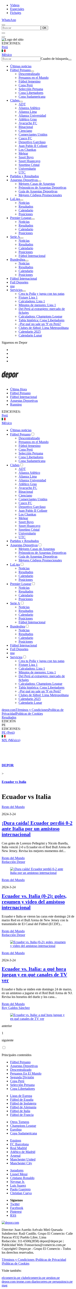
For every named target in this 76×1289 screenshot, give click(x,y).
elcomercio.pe (11, 1278)
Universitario (27, 168)
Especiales (17, 9)
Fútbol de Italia (20, 1111)
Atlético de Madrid (22, 1152)
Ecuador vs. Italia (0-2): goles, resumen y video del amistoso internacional (34, 901)
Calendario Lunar (30, 335)
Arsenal (15, 1155)
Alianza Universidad (32, 115)
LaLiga (15, 199)
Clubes (14, 100)
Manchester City (21, 1163)
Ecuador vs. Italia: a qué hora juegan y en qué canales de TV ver (34, 974)
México (7, 54)
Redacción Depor (13, 862)
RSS (13, 1215)
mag (4, 1285)
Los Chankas (27, 149)
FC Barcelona (19, 1144)
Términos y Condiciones (32, 710)
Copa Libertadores (31, 93)
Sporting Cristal (29, 165)
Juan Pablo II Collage (33, 146)
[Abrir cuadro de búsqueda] (3, 24)
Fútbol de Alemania (23, 1107)
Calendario (26, 210)
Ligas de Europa (21, 1096)
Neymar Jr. (17, 1181)
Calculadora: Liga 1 (32, 301)
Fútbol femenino (30, 81)
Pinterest (16, 1211)
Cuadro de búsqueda (54, 58)
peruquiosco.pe (62, 1281)
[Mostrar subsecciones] (32, 71)
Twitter (15, 1204)
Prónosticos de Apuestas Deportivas (42, 187)
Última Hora (18, 389)
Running (16, 404)
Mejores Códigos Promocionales (40, 195)
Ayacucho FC (28, 123)
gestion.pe (53, 1278)
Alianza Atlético (29, 108)
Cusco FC (25, 138)
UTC (22, 172)
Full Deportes (19, 282)
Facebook (16, 1208)
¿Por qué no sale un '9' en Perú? (40, 324)
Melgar (23, 153)
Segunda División (22, 1077)
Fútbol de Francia (22, 1115)
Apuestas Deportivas (24, 180)
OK (44, 27)
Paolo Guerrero (20, 1189)
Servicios (16, 290)
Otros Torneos (19, 1122)
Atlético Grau (28, 119)
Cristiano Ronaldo (22, 1178)
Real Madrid (18, 1148)
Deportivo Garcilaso (32, 142)
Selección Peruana (31, 89)
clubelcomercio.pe (33, 1278)
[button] (38, 725)
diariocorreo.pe (41, 1281)
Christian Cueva (21, 1193)
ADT (22, 104)
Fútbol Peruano (20, 70)
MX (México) (11, 740)
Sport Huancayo (29, 161)
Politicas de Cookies (29, 713)
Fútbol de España (21, 1099)
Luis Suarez (18, 1185)
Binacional (26, 127)
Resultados (26, 206)
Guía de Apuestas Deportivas (38, 191)
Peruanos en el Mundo (34, 77)
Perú (5, 47)
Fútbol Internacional (32, 256)
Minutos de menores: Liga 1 (37, 305)
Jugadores (16, 1170)
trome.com (23, 1281)
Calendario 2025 (30, 331)
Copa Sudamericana (32, 96)
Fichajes (15, 13)
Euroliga (16, 1129)
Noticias (24, 202)
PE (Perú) (8, 732)
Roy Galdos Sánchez (16, 1008)
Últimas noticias (20, 66)
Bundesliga (17, 259)
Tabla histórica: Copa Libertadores (41, 320)
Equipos (15, 1140)
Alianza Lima (28, 112)
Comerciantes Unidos (33, 134)
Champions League (23, 1125)
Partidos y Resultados (24, 176)
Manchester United (22, 1159)
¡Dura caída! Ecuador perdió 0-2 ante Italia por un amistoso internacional (37, 828)
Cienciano (25, 130)
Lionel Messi (18, 1174)
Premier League (20, 218)
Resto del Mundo (13, 807)
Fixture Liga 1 (28, 297)
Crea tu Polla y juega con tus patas (41, 293)
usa (12, 286)
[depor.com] (10, 382)
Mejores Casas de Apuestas (37, 184)
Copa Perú (26, 85)
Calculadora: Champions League (40, 316)
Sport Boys (26, 157)
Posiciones (26, 214)
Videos (14, 5)
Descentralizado (29, 74)
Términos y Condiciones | (19, 1259)
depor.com (9, 710)
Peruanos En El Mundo (25, 1073)
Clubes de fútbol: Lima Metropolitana (44, 328)
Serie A (15, 237)
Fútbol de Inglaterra (23, 1103)
